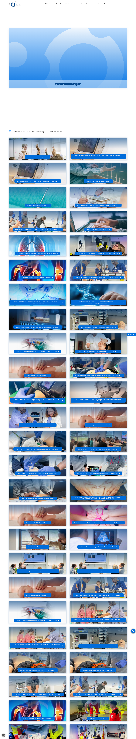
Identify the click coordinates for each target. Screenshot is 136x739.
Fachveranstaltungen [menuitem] (38, 132)
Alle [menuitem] (10, 132)
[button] (120, 4)
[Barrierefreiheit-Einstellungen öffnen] (133, 631)
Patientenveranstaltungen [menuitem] (22, 132)
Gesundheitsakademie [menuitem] (55, 132)
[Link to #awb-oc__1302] (124, 4)
